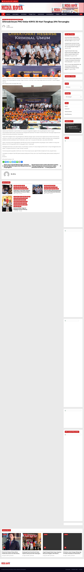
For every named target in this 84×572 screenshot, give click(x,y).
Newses (18, 569)
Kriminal (18, 19)
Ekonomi (15, 185)
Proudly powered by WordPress (7, 569)
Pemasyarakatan (16, 204)
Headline (19, 185)
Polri (21, 19)
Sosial (27, 188)
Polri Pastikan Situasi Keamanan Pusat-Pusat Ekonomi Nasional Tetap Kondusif (52, 192)
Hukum (23, 185)
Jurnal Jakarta (15, 14)
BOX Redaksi (68, 569)
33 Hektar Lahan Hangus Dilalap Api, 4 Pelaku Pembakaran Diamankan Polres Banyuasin (73, 60)
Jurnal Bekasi (23, 14)
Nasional (8, 14)
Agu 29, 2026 (6, 555)
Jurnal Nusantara (50, 14)
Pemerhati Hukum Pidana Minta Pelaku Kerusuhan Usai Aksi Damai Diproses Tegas (72, 39)
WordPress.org (68, 114)
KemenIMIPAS (23, 199)
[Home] (3, 14)
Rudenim (15, 206)
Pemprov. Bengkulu (24, 204)
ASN (14, 196)
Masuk (66, 106)
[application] (73, 128)
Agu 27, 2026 (67, 555)
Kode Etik (80, 569)
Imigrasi (57, 14)
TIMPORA (19, 206)
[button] (78, 14)
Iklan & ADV (64, 14)
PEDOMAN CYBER (74, 569)
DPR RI (18, 196)
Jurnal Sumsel (41, 14)
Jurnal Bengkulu (24, 198)
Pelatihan (20, 203)
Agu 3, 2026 (46, 193)
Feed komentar (68, 111)
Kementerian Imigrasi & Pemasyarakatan (20, 201)
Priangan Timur (32, 14)
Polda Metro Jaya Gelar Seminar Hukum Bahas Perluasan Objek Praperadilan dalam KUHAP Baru (22, 192)
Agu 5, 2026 (16, 193)
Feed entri (67, 109)
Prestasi (23, 188)
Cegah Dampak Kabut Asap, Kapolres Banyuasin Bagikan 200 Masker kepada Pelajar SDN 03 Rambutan (52, 554)
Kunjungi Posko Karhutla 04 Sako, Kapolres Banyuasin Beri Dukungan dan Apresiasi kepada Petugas (72, 45)
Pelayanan (24, 203)
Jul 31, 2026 (16, 210)
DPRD (21, 196)
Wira (9, 25)
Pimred (20, 193)
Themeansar (23, 569)
